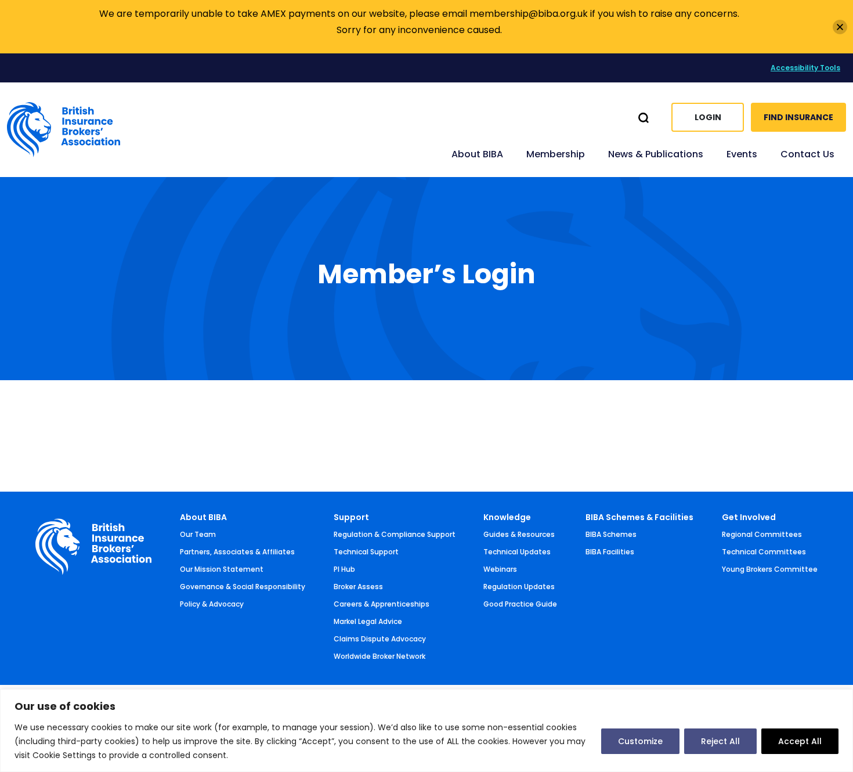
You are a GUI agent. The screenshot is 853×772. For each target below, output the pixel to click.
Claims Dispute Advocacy (380, 639)
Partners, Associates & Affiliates (237, 552)
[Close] (840, 27)
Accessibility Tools (805, 68)
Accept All (800, 741)
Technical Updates (517, 552)
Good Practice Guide (520, 604)
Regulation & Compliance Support (395, 534)
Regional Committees (762, 534)
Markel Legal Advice (368, 621)
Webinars (500, 569)
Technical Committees (764, 552)
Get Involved (749, 517)
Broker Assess (358, 586)
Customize (640, 741)
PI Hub (344, 569)
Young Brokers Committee (770, 569)
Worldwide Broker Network (379, 656)
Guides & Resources (519, 534)
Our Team (198, 534)
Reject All (720, 741)
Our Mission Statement (221, 569)
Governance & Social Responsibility (242, 586)
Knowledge (507, 517)
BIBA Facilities (609, 552)
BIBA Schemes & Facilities (639, 517)
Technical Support (366, 552)
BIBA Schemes (611, 534)
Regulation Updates (519, 586)
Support (351, 517)
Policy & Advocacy (212, 604)
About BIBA (203, 517)
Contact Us (807, 154)
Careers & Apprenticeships (381, 604)
